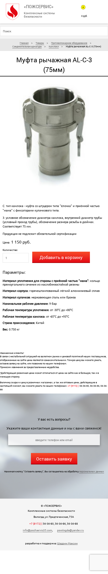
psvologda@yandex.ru (70, 530)
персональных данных (91, 471)
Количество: (10, 250)
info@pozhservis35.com (37, 530)
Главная (24, 43)
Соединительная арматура (27, 46)
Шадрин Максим (67, 543)
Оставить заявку (54, 459)
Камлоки (54, 46)
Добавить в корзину (61, 257)
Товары (40, 43)
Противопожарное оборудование (69, 43)
